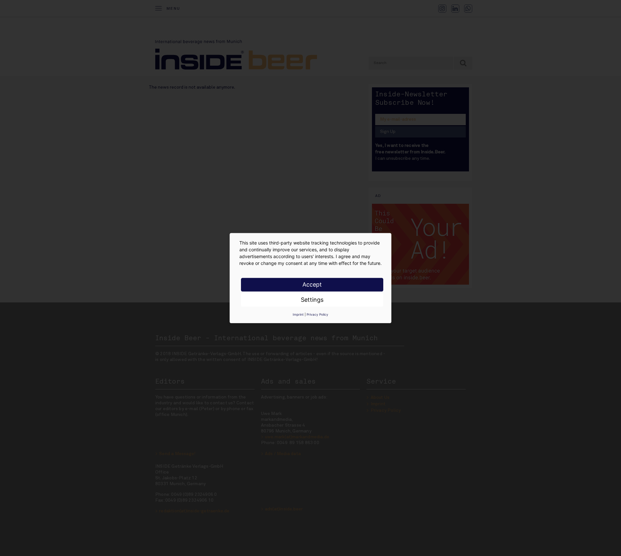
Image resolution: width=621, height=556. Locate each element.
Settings (312, 299)
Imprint (298, 314)
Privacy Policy (317, 314)
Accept (312, 284)
